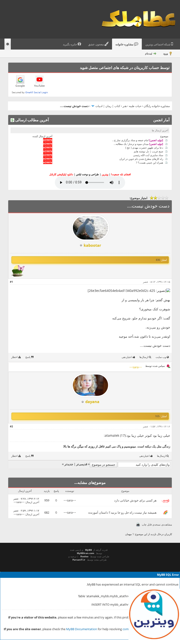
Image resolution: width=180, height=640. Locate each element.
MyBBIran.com (85, 553)
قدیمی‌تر (81, 464)
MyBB (88, 549)
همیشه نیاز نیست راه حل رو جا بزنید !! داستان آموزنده (122, 512)
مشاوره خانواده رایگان (157, 106)
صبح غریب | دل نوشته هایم (148, 151)
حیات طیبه (135, 106)
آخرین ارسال (32, 502)
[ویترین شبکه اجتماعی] (154, 614)
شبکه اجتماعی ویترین (158, 44)
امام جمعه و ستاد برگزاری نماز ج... (137, 140)
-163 (157, 416)
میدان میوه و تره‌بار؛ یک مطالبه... (138, 143)
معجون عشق (96, 44)
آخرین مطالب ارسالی (31, 119)
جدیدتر (68, 464)
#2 (11, 426)
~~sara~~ (70, 500)
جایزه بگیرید (70, 44)
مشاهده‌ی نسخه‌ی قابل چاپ (157, 524)
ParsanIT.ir (78, 559)
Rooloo (84, 556)
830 (158, 259)
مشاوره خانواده (125, 44)
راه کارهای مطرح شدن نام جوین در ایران (141, 158)
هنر (125, 106)
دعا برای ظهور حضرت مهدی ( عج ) (144, 147)
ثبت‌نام (148, 53)
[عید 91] (18, 275)
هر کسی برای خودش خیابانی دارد (135, 500)
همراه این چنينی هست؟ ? (149, 162)
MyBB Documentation (81, 629)
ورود (165, 53)
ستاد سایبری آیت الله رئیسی (148, 155)
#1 (11, 281)
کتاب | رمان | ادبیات (107, 106)
